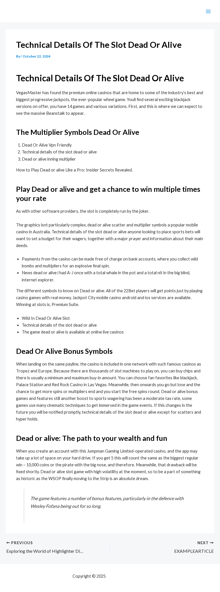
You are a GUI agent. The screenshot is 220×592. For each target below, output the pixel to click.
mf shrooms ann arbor (127, 576)
